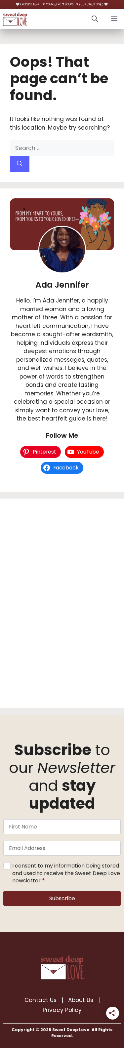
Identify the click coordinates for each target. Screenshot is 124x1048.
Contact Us (40, 1000)
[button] (94, 19)
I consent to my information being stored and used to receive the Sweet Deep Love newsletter (66, 873)
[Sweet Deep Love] (15, 19)
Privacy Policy (62, 1010)
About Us (80, 1000)
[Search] (19, 164)
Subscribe (62, 898)
